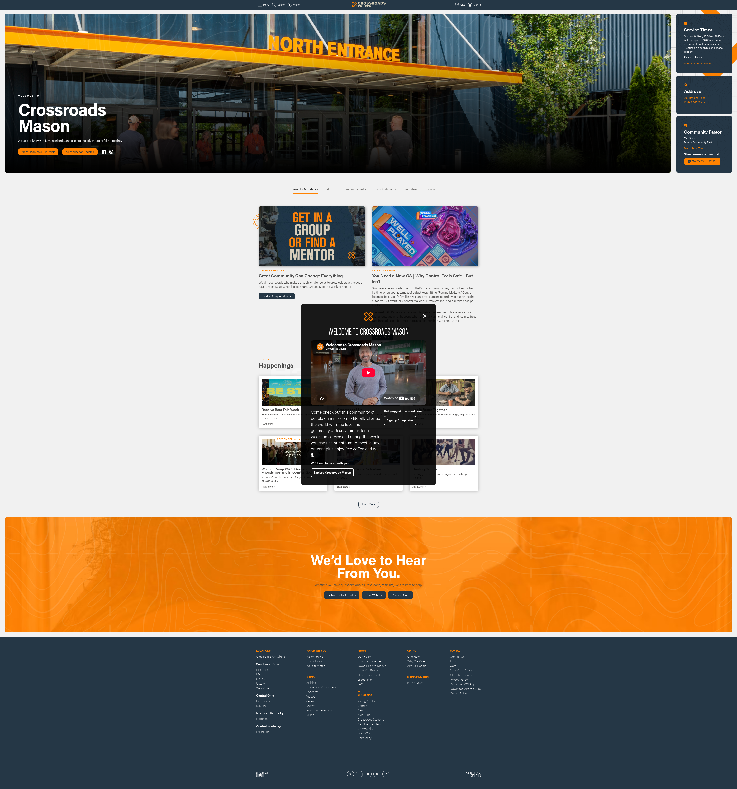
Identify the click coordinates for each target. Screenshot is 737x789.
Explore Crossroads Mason (332, 472)
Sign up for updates (400, 420)
